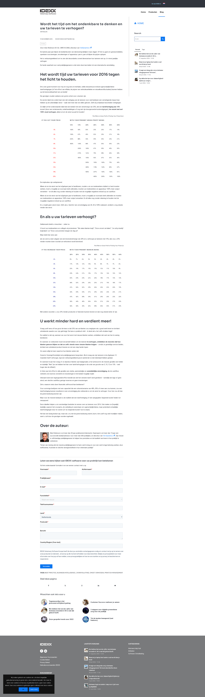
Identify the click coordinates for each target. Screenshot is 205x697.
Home (140, 23)
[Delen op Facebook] (48, 586)
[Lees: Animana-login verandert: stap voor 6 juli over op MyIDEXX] (86, 685)
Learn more (34, 689)
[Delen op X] (65, 586)
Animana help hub (134, 648)
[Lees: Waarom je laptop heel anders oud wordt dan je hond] (136, 63)
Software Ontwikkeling (136, 654)
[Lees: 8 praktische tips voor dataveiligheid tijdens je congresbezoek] (136, 79)
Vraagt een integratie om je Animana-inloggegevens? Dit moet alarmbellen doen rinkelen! (103, 668)
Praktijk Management (114, 573)
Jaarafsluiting (82, 573)
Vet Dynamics (108, 436)
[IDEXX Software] (48, 12)
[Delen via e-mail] (115, 586)
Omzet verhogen (97, 573)
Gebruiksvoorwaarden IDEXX (50, 665)
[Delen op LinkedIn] (98, 586)
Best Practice (50, 573)
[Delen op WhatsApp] (82, 586)
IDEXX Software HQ (67, 39)
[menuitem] (156, 4)
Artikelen (43, 32)
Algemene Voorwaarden (48, 657)
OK (23, 689)
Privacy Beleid (45, 662)
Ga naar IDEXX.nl (156, 3)
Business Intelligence (66, 573)
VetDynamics (84, 48)
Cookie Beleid (45, 660)
